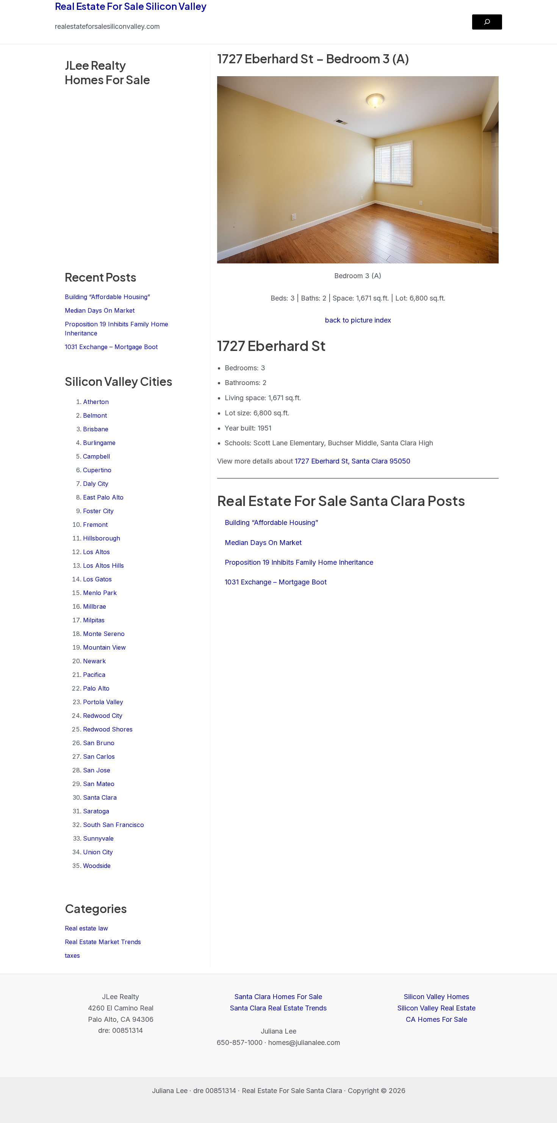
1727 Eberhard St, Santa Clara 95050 (352, 461)
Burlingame (99, 442)
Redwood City (102, 715)
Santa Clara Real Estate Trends (278, 1008)
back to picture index (358, 320)
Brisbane (95, 429)
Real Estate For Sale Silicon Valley (131, 6)
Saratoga (96, 811)
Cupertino (97, 470)
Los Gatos (97, 579)
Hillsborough (101, 538)
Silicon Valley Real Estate (436, 1008)
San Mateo (98, 784)
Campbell (96, 456)
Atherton (96, 402)
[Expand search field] (487, 22)
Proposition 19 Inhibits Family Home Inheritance (299, 562)
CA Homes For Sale (436, 1019)
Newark (94, 661)
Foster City (98, 511)
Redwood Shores (108, 729)
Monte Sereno (104, 633)
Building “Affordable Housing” (107, 297)
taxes (72, 955)
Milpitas (94, 620)
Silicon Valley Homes (436, 997)
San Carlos (99, 756)
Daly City (95, 483)
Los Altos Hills (103, 565)
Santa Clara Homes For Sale (278, 997)
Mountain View (104, 647)
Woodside (97, 865)
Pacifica (94, 674)
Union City (98, 852)
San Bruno (98, 743)
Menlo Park (100, 593)
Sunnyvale (98, 838)
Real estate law (86, 928)
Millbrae (94, 606)
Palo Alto (96, 688)
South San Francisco (113, 825)
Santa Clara (100, 797)
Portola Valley (103, 702)
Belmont (95, 415)
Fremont (95, 524)
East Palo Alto (103, 497)
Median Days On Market (100, 310)
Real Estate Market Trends (103, 942)
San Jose (96, 770)
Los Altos (96, 552)
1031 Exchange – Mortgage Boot (111, 347)
